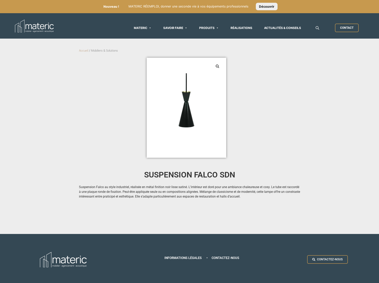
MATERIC (140, 28)
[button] (217, 66)
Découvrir (266, 6)
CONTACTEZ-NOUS (225, 258)
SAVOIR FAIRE (173, 28)
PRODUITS (207, 28)
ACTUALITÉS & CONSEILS (282, 28)
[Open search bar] (317, 28)
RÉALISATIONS (241, 28)
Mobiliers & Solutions (105, 50)
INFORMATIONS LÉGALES (183, 258)
